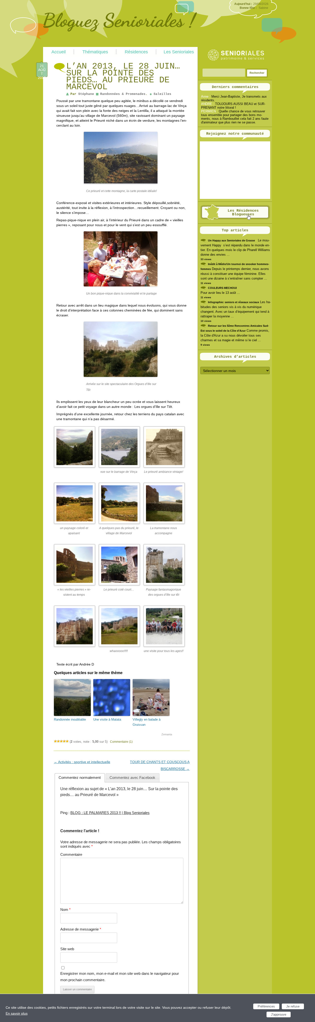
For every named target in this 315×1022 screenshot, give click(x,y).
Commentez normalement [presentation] (80, 777)
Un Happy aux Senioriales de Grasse (231, 240)
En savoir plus (17, 1013)
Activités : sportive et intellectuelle (82, 762)
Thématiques (95, 51)
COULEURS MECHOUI (222, 287)
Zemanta (166, 734)
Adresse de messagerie (80, 929)
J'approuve (278, 1014)
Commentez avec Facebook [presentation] (132, 777)
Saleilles (162, 94)
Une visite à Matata (107, 719)
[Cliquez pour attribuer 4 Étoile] (64, 741)
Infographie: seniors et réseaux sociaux (233, 302)
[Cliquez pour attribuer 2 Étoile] (58, 741)
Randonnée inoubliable (70, 719)
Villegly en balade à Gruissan (146, 722)
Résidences (136, 51)
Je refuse (292, 1006)
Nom (65, 909)
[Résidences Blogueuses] (235, 219)
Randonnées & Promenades (122, 94)
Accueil (58, 51)
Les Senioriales (179, 51)
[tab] (80, 777)
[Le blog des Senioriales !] (120, 45)
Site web (67, 949)
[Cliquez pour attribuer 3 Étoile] (61, 741)
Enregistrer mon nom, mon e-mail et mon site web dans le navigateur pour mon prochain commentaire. (119, 976)
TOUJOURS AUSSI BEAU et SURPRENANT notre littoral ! (233, 105)
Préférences (266, 1006)
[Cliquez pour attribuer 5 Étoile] (67, 741)
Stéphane (86, 94)
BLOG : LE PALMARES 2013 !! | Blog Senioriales (110, 813)
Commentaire (71, 854)
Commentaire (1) (121, 741)
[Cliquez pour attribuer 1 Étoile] (55, 741)
